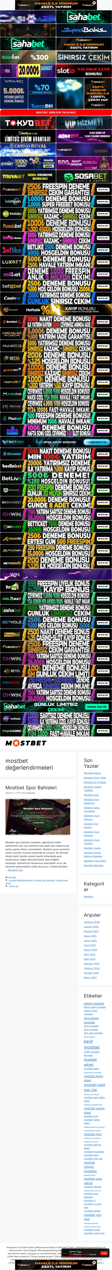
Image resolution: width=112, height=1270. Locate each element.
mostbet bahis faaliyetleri (93, 1072)
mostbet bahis (91, 1068)
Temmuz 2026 (92, 922)
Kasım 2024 (90, 949)
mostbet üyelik (92, 1229)
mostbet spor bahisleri (44, 880)
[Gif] (56, 309)
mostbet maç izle (93, 1158)
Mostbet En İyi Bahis (95, 782)
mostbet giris (93, 1134)
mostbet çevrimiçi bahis (92, 1226)
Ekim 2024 (89, 954)
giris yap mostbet (93, 1033)
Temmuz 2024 (92, 968)
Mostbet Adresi (92, 773)
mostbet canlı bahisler (91, 1094)
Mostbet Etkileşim (93, 865)
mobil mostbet (91, 1052)
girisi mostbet (91, 1026)
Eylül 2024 (89, 959)
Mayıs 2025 (90, 936)
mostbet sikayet (92, 1186)
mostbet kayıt (91, 1155)
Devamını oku (15, 870)
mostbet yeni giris (92, 1217)
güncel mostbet (89, 1037)
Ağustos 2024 (91, 963)
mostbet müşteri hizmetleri (90, 1167)
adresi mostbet (94, 1003)
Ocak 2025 (90, 945)
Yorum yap (14, 886)
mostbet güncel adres (92, 1146)
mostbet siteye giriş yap (92, 1190)
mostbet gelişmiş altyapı (92, 1130)
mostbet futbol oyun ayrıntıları (94, 1127)
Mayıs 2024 (90, 977)
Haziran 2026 (91, 926)
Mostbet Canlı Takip (95, 777)
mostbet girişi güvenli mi (92, 1138)
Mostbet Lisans (92, 848)
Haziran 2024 (91, 973)
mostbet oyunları (89, 1175)
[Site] (56, 189)
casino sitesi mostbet (90, 1012)
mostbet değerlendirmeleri (21, 880)
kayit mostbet (92, 1044)
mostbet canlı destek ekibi (93, 1105)
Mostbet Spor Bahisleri (31, 787)
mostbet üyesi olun (94, 1233)
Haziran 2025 (91, 931)
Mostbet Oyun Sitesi (95, 861)
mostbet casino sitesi (94, 1110)
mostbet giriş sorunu (91, 1141)
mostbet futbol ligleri (92, 1121)
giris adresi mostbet (91, 1020)
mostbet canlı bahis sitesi (94, 1099)
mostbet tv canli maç (92, 1206)
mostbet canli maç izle (94, 1087)
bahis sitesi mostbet (95, 1007)
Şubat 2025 (90, 940)
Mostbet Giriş (91, 795)
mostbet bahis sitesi (93, 1078)
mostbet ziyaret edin (91, 1223)
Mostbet (12, 877)
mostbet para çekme (93, 1181)
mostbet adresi (90, 1062)
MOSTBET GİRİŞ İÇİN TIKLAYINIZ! (56, 112)
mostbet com (91, 1116)
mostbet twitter (92, 1211)
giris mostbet (91, 1029)
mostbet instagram (94, 1151)
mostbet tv (90, 1200)
